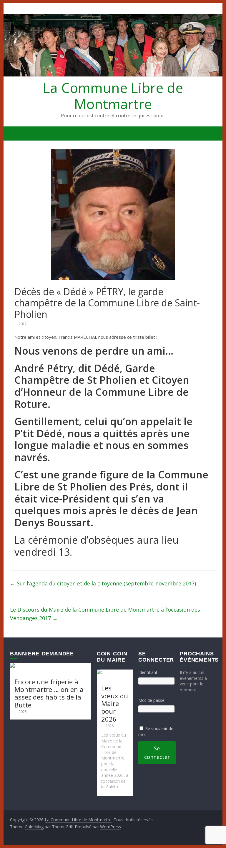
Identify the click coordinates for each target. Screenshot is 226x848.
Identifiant (147, 672)
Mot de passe (151, 700)
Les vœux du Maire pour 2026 (114, 703)
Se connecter (157, 752)
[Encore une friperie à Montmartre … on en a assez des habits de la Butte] (50, 666)
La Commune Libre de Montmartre (113, 96)
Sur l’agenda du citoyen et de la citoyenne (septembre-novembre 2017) (103, 583)
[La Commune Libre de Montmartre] (16, 134)
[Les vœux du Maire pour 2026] (115, 672)
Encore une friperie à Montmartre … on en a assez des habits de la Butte (49, 693)
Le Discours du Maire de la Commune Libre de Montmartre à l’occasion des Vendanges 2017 (105, 614)
